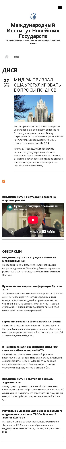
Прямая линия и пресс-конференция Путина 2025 (32, 287)
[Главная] (33, 16)
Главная (6, 57)
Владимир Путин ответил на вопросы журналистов (27, 380)
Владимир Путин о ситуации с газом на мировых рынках (29, 198)
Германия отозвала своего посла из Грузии (31, 321)
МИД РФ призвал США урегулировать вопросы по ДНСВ (37, 85)
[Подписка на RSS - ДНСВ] (33, 181)
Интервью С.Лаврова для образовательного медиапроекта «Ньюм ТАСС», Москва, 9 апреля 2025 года (32, 414)
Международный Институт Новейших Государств (33, 30)
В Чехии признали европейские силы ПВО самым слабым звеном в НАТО (30, 348)
